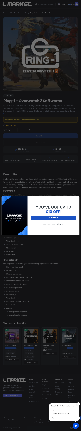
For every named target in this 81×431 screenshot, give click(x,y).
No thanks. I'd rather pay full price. (53, 224)
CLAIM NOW (53, 218)
